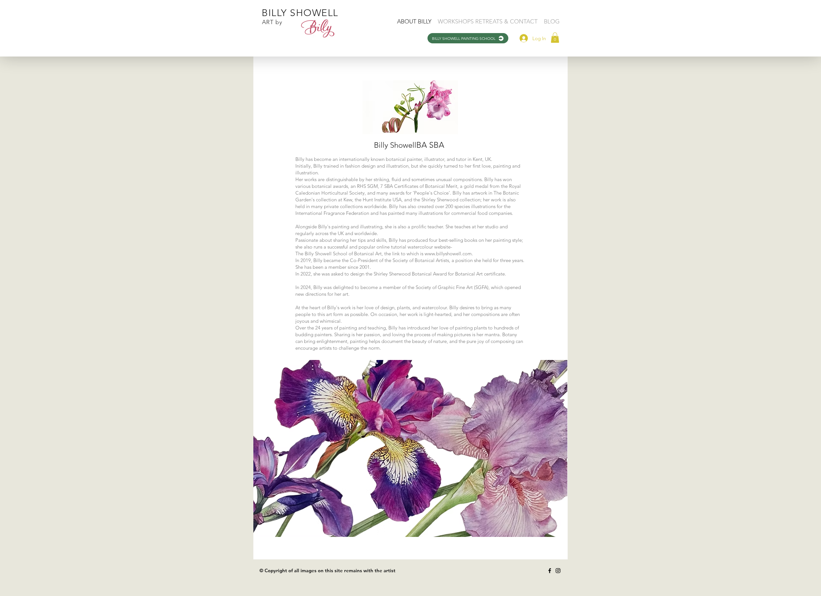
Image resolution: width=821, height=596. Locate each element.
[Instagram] (558, 570)
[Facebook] (549, 570)
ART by (272, 22)
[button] (555, 37)
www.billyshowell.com (448, 253)
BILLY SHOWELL (300, 13)
